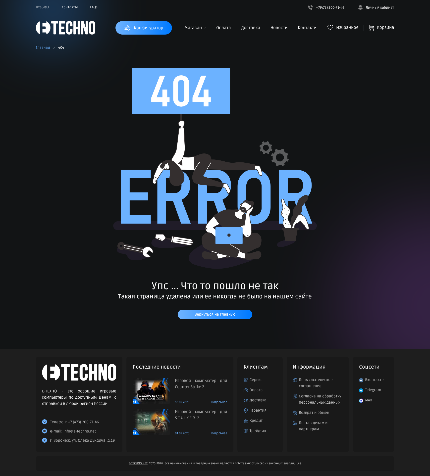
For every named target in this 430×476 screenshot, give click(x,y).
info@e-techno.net (79, 431)
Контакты (69, 7)
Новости (279, 27)
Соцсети (369, 367)
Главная (43, 48)
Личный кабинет (379, 7)
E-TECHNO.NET (138, 463)
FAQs (94, 7)
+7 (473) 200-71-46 (83, 422)
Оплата (223, 27)
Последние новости (157, 367)
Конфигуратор (148, 28)
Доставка (250, 27)
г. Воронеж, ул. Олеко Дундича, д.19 (82, 440)
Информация (309, 367)
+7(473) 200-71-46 (329, 7)
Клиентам (256, 367)
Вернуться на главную (215, 314)
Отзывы (42, 7)
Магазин (193, 27)
